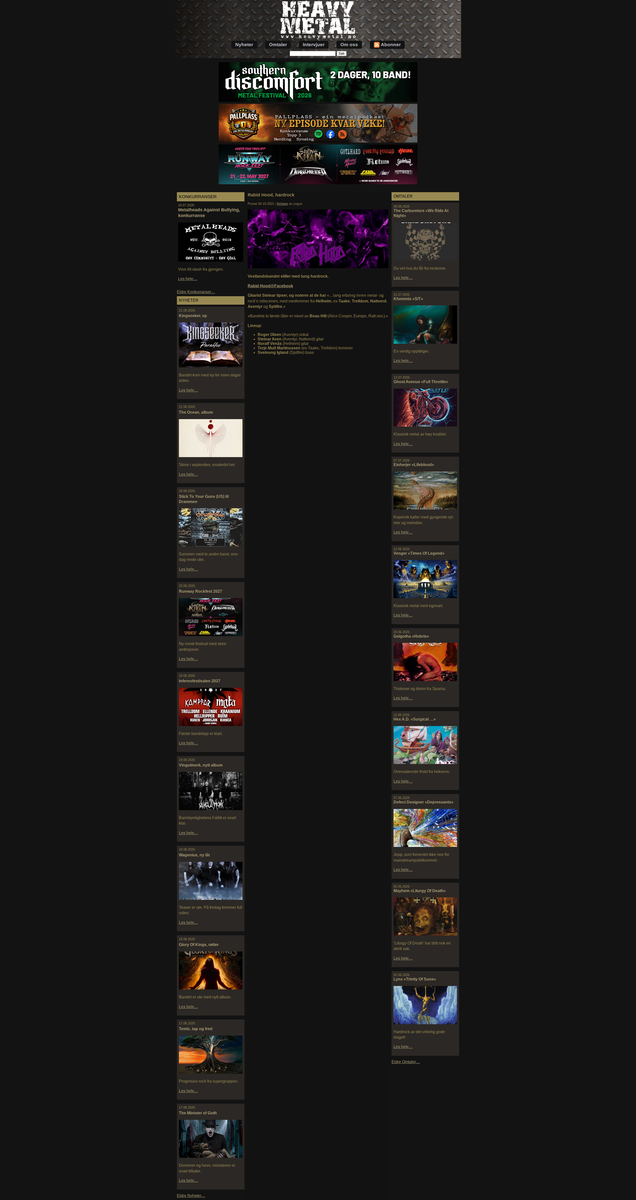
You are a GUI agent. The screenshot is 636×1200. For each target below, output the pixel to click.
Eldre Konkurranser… (196, 292)
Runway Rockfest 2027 (200, 591)
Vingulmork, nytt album (201, 765)
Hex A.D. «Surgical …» (415, 719)
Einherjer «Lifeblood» (414, 465)
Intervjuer (313, 44)
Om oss (349, 44)
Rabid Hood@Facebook (270, 286)
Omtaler (278, 44)
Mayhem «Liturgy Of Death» (420, 891)
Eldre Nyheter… (191, 1196)
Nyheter (244, 44)
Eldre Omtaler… (406, 1062)
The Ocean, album (196, 412)
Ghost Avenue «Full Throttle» (421, 382)
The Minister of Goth (198, 1113)
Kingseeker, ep (193, 316)
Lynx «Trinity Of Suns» (415, 979)
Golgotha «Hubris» (411, 636)
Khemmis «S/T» (408, 299)
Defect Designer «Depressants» (423, 802)
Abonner (391, 44)
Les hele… (187, 279)
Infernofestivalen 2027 (199, 681)
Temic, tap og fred (195, 1029)
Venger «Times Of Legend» (419, 553)
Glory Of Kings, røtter (199, 945)
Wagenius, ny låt (194, 855)
